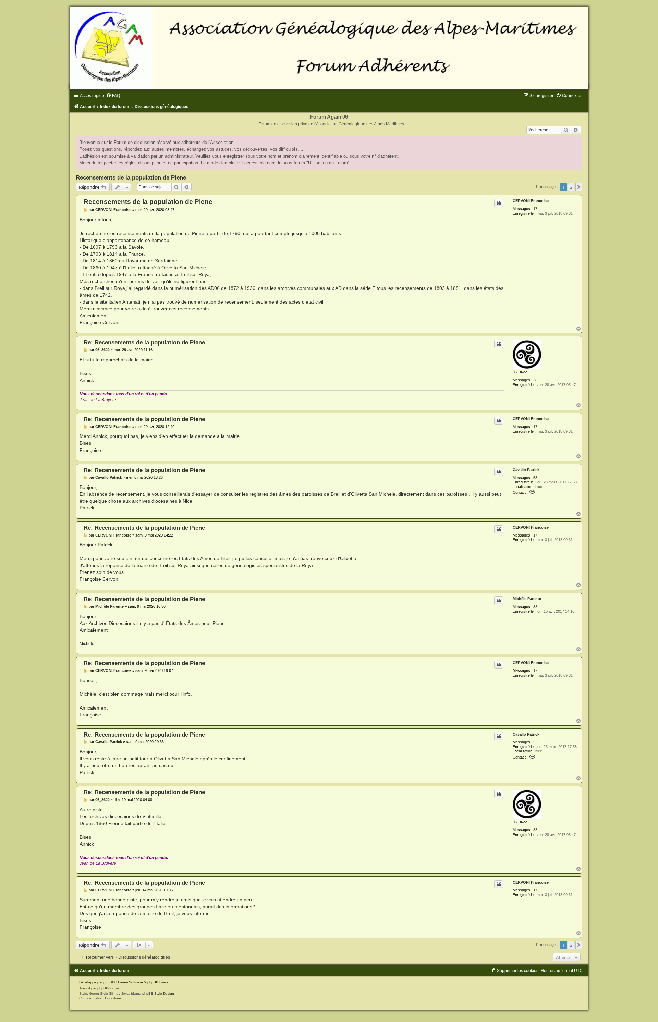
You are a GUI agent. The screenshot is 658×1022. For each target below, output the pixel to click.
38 (535, 380)
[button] (578, 187)
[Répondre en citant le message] (498, 203)
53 (535, 478)
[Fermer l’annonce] (577, 141)
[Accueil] (329, 48)
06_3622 (520, 372)
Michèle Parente (527, 598)
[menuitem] (113, 95)
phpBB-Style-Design (158, 993)
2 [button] (571, 187)
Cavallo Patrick (526, 470)
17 (535, 209)
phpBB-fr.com (108, 988)
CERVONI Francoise (531, 201)
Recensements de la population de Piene (131, 177)
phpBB (108, 982)
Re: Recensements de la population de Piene (144, 342)
